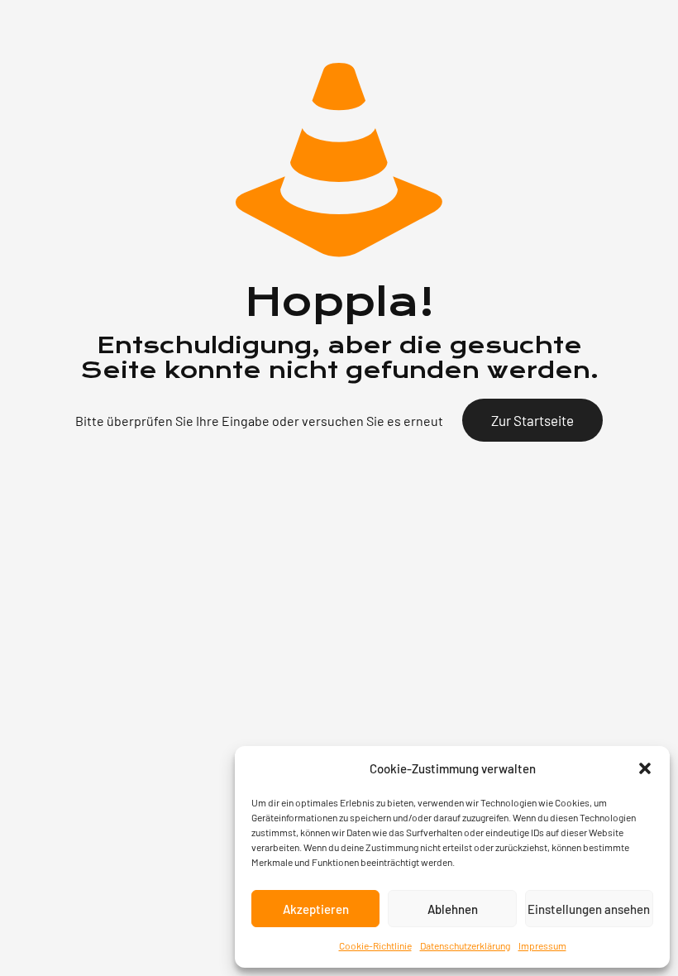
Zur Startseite (532, 420)
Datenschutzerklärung (465, 945)
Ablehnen (452, 909)
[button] (645, 768)
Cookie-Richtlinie (375, 945)
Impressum (542, 945)
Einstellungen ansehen (589, 909)
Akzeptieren (316, 909)
